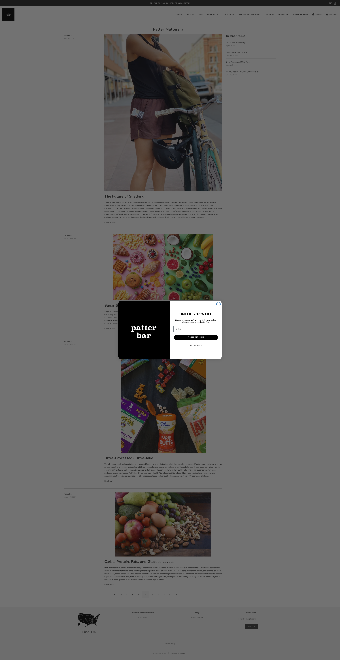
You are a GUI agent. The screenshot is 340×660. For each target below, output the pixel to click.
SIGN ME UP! (196, 337)
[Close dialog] (218, 304)
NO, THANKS (196, 345)
